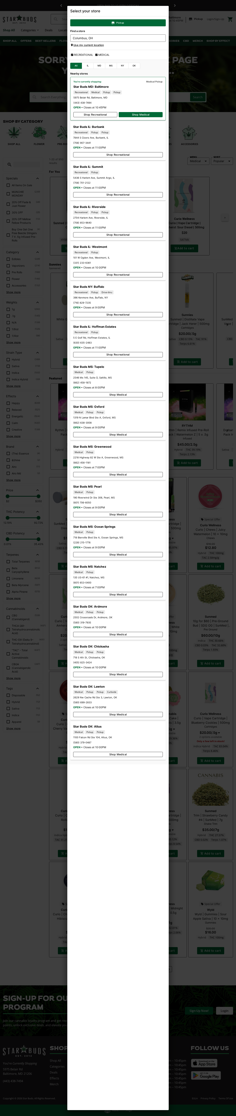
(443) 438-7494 (82, 102)
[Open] (163, 38)
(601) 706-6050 (82, 502)
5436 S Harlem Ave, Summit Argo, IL (94, 177)
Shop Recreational (95, 114)
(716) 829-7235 (82, 302)
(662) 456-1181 (82, 462)
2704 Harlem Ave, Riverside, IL (90, 217)
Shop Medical (141, 114)
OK (134, 65)
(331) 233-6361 (82, 262)
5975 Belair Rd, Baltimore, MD (90, 97)
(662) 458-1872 (82, 382)
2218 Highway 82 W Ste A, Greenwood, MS (98, 457)
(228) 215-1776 (82, 542)
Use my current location (88, 45)
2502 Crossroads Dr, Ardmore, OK (92, 617)
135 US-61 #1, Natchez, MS (88, 577)
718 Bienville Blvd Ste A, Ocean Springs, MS (98, 537)
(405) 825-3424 (82, 662)
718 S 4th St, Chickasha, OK (89, 657)
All (76, 65)
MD (99, 65)
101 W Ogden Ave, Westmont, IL (91, 257)
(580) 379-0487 (82, 742)
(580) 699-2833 (82, 702)
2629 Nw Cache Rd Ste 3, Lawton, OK (95, 697)
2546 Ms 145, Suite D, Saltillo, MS (92, 377)
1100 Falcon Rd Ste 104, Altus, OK (92, 737)
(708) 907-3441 (82, 142)
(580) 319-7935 (82, 622)
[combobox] (115, 38)
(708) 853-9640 (82, 222)
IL (88, 65)
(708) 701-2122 (82, 182)
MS (111, 65)
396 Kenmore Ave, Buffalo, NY (90, 297)
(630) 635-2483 (82, 342)
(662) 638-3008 (82, 422)
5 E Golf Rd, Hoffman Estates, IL (91, 337)
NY (122, 65)
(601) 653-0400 (82, 582)
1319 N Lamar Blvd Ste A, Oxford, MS (94, 417)
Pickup (120, 22)
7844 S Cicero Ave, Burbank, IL (90, 137)
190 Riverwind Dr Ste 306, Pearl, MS (94, 497)
